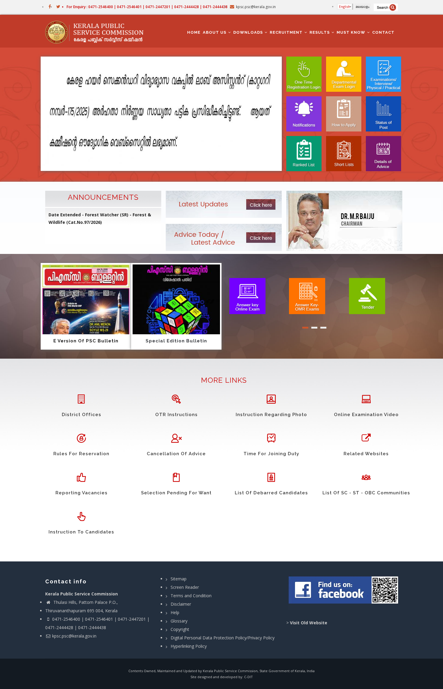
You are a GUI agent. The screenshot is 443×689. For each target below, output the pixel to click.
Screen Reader (185, 587)
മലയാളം (362, 6)
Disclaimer (181, 604)
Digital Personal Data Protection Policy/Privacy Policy (223, 638)
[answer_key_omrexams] (307, 295)
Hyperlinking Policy (189, 646)
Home (193, 32)
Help (175, 612)
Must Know (351, 32)
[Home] (97, 31)
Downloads (248, 32)
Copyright (180, 629)
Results (320, 32)
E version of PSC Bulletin (85, 341)
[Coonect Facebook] (344, 592)
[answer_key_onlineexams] (247, 295)
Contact (383, 32)
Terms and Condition (191, 595)
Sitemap (179, 579)
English (344, 6)
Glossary (179, 621)
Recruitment (287, 32)
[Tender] (367, 295)
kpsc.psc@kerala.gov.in (74, 636)
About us (215, 32)
